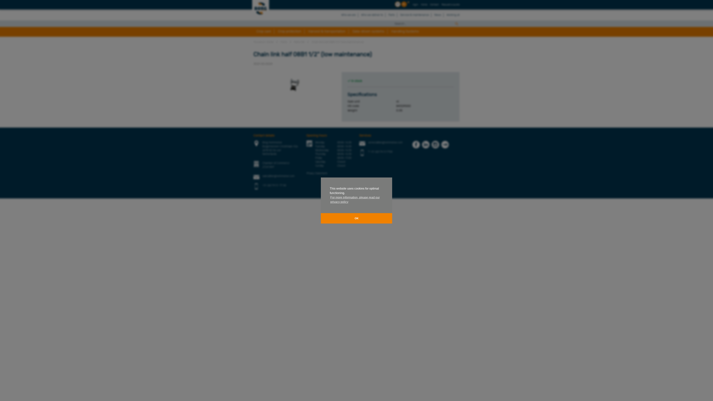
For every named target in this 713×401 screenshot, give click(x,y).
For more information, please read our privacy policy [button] (355, 199)
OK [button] (357, 218)
